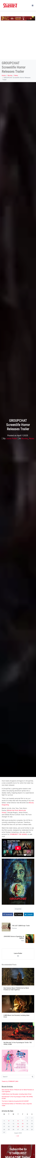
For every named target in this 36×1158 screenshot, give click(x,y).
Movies (24, 438)
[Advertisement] (18, 43)
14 (22, 1123)
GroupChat (18, 909)
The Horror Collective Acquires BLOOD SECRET (15, 1101)
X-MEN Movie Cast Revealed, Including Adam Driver (16, 1094)
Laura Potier (11, 438)
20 (18, 1126)
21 (22, 1126)
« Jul (17, 1136)
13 (18, 1123)
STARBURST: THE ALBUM (18, 834)
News (31, 438)
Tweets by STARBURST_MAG (10, 1081)
